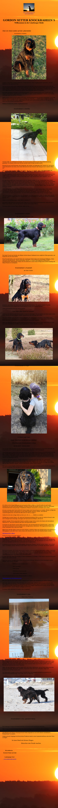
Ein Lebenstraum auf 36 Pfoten (29, 13)
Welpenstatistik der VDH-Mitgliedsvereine (12, 578)
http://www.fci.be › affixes (8, 533)
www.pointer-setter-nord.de (9, 759)
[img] (29, 7)
